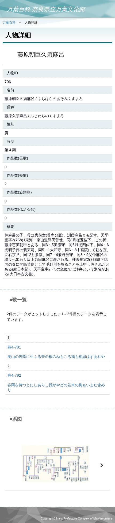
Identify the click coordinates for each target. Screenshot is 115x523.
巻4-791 (14, 347)
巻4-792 (14, 375)
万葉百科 (9, 22)
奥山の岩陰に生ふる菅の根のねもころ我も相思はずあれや (56, 356)
